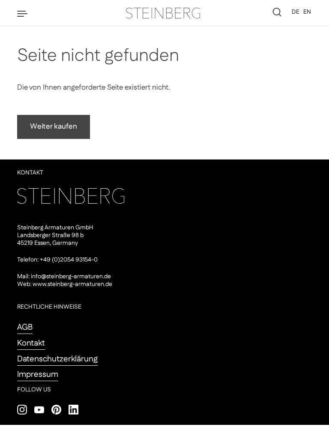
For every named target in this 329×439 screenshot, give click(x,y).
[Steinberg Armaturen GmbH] (164, 12)
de (295, 12)
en (307, 12)
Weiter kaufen (53, 126)
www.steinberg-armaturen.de (72, 284)
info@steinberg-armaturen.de (71, 276)
